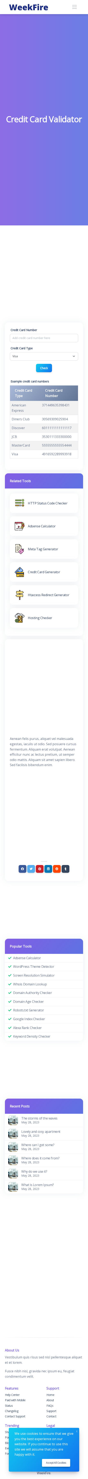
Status (9, 1406)
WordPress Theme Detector (33, 966)
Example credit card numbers (30, 381)
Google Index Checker (29, 1019)
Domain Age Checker (28, 1001)
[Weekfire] (28, 7)
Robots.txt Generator (28, 1010)
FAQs (49, 1406)
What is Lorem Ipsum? (37, 1185)
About (50, 1400)
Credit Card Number (24, 330)
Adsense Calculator (27, 958)
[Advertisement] (44, 68)
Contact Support (15, 1416)
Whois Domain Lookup (30, 984)
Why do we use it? (34, 1171)
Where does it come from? (40, 1158)
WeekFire (44, 1473)
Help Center (12, 1395)
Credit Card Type (22, 348)
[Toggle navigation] (74, 7)
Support (51, 1411)
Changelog (11, 1411)
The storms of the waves (39, 1118)
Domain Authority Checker (32, 993)
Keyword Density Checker (31, 1036)
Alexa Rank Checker (27, 1028)
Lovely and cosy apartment (40, 1131)
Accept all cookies (56, 1462)
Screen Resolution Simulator (33, 975)
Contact (51, 1416)
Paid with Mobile (15, 1400)
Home (50, 1395)
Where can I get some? (37, 1145)
